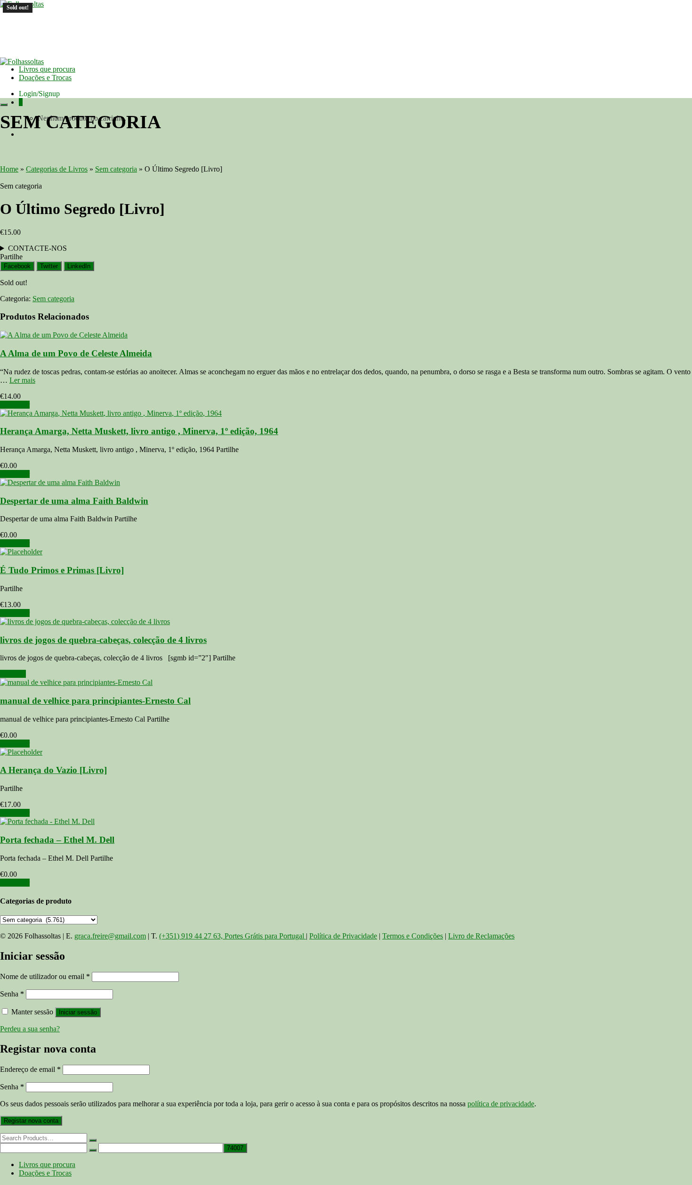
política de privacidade (500, 1104)
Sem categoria (53, 299)
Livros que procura (47, 69)
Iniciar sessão (78, 1012)
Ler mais (22, 380)
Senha (12, 994)
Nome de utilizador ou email (45, 976)
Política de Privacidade (343, 936)
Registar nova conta (31, 1120)
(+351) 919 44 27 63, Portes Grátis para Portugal (232, 936)
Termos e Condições (412, 936)
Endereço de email (30, 1069)
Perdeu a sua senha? (30, 1029)
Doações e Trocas (45, 78)
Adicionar (15, 405)
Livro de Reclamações (481, 936)
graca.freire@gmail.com (110, 936)
